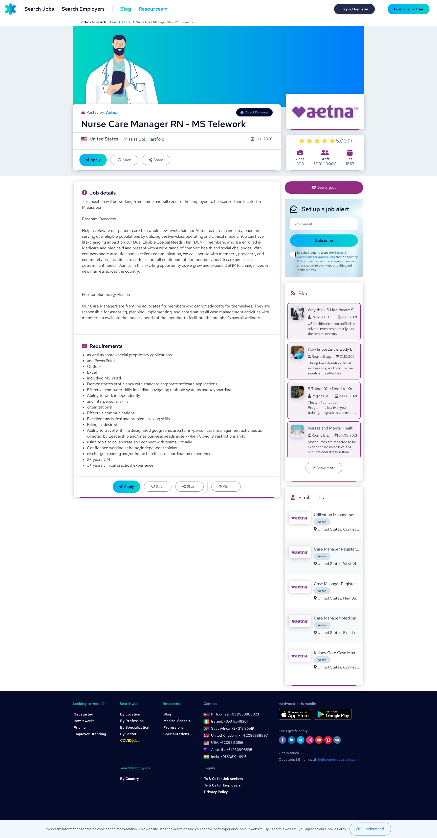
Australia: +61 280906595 (231, 749)
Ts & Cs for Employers (222, 785)
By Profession (132, 721)
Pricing (80, 727)
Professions (173, 727)
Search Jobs (39, 9)
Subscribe (324, 240)
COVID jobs (129, 740)
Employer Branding (90, 734)
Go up (228, 486)
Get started (83, 714)
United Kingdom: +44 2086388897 (239, 735)
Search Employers (83, 9)
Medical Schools (176, 721)
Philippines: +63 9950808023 (235, 714)
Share (158, 159)
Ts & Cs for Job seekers (223, 778)
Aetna (125, 22)
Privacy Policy (216, 791)
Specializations (176, 734)
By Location (130, 714)
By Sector (128, 734)
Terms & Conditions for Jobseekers (321, 255)
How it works (84, 721)
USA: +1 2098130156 (227, 742)
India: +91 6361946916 (229, 756)
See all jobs (326, 187)
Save (127, 159)
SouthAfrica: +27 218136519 (232, 728)
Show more (325, 467)
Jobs (112, 22)
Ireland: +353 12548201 (229, 721)
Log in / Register (354, 9)
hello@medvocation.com (338, 759)
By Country (129, 778)
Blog (125, 9)
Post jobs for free (408, 9)
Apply (96, 159)
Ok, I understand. (370, 828)
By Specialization (134, 727)
